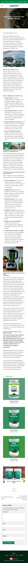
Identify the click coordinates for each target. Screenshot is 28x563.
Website (5, 536)
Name (4, 523)
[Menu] (2, 5)
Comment (5, 511)
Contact (21, 555)
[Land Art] (14, 6)
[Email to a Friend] (15, 491)
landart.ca (16, 558)
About (6, 555)
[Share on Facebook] (13, 491)
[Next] (25, 476)
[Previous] (2, 476)
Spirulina (14, 14)
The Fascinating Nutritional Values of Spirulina (21, 497)
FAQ (17, 555)
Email (4, 529)
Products (12, 555)
